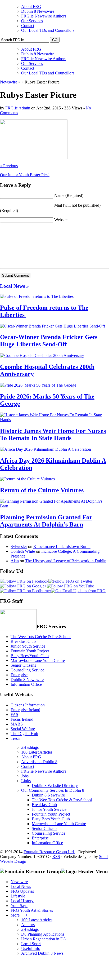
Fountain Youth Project (30, 651)
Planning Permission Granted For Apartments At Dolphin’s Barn (46, 521)
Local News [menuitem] (21, 886)
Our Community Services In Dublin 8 (52, 790)
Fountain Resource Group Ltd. (49, 852)
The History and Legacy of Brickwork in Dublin (65, 561)
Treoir (16, 738)
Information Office (26, 684)
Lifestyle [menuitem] (18, 896)
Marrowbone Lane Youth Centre (38, 660)
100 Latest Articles (36, 752)
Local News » (14, 286)
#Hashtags (30, 747)
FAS (14, 714)
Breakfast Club (23, 641)
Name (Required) (68, 195)
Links (26, 780)
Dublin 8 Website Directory (55, 785)
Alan (15, 561)
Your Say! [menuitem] (19, 905)
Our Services (32, 21)
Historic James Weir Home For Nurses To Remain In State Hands (53, 434)
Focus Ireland (22, 719)
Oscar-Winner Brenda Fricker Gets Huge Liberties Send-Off (48, 341)
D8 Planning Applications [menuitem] (42, 934)
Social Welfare (23, 729)
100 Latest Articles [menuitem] (36, 920)
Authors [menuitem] (28, 924)
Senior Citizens (23, 665)
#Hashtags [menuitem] (30, 929)
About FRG (31, 6)
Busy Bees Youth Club (30, 655)
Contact (27, 25)
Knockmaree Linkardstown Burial (61, 546)
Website (60, 220)
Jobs (25, 776)
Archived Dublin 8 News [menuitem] (42, 953)
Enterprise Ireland (25, 709)
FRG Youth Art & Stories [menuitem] (32, 910)
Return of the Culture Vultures (42, 490)
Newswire (8, 82)
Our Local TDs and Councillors (47, 30)
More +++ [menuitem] (19, 915)
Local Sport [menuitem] (31, 943)
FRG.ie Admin (17, 108)
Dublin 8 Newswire (37, 11)
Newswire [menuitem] (19, 881)
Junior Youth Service (28, 646)
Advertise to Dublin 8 (39, 761)
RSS (56, 856)
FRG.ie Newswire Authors (43, 16)
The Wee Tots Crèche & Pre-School (41, 636)
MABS (17, 724)
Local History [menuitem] (22, 901)
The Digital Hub (24, 733)
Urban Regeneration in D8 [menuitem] (43, 939)
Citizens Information (28, 705)
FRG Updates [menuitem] (22, 891)
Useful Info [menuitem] (30, 948)
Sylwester (19, 546)
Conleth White (23, 551)
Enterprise (19, 675)
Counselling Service (27, 670)
